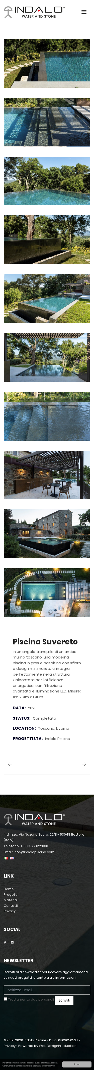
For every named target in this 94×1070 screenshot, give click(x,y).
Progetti (11, 894)
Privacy (10, 911)
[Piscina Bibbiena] (10, 764)
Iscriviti (64, 1000)
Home (9, 889)
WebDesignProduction (57, 1045)
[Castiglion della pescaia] (84, 764)
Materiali (11, 900)
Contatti (11, 905)
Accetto (77, 1064)
